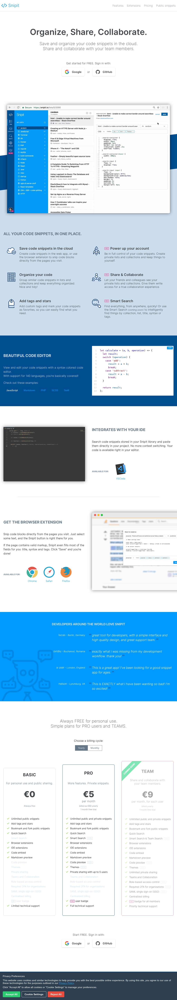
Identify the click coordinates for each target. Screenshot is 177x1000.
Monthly (95, 748)
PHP (43, 390)
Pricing (148, 5)
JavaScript (12, 390)
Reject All (56, 994)
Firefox (66, 580)
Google (76, 72)
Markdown (29, 390)
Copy (170, 348)
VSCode (120, 478)
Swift (66, 390)
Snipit (13, 5)
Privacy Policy (66, 983)
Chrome (32, 580)
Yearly (81, 748)
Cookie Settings (34, 994)
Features (118, 5)
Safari (49, 580)
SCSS (55, 390)
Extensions (134, 5)
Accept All (11, 994)
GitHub (107, 72)
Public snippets (166, 5)
